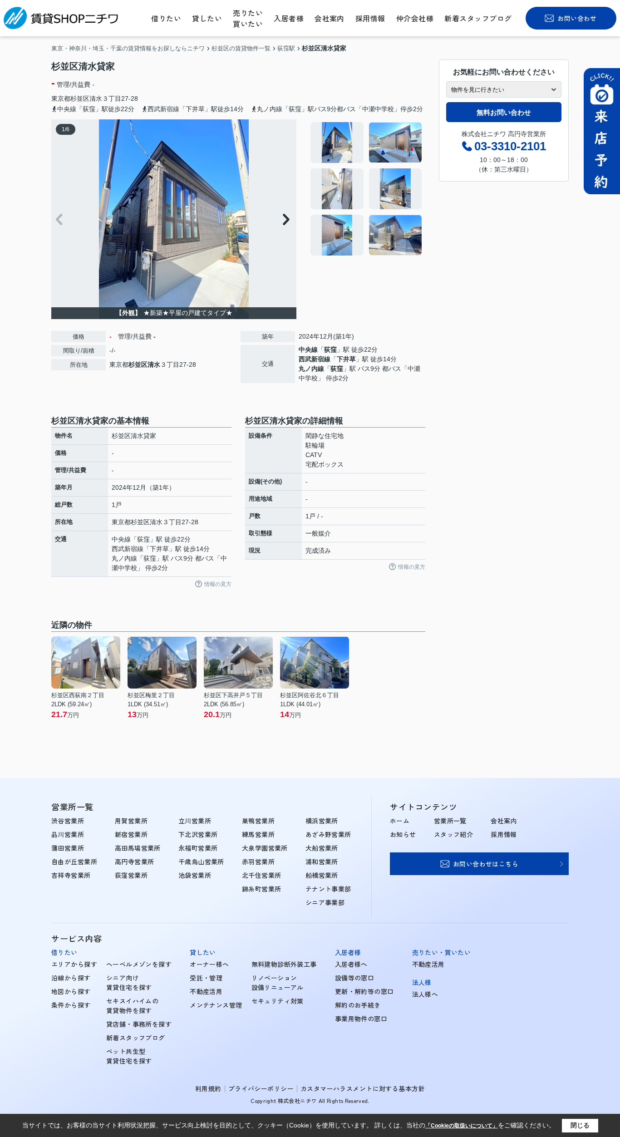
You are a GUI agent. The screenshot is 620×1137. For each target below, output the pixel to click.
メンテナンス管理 (216, 1004)
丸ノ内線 (311, 368)
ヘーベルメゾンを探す (139, 964)
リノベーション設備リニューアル (277, 982)
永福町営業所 (198, 847)
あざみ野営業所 (328, 834)
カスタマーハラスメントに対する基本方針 (362, 1088)
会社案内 (329, 18)
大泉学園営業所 (265, 847)
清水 (95, 98)
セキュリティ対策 (277, 1000)
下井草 (346, 359)
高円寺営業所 (134, 861)
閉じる (580, 1125)
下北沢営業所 (198, 834)
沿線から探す (71, 977)
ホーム (399, 820)
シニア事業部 (325, 902)
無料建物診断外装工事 (284, 964)
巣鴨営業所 (258, 820)
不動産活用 (206, 991)
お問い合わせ (577, 18)
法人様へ (425, 994)
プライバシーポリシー (261, 1088)
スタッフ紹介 (453, 834)
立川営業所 (194, 820)
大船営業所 (321, 847)
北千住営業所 (261, 875)
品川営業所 (67, 834)
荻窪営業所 (131, 875)
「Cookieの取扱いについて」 (461, 1125)
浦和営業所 (321, 861)
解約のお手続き (358, 1004)
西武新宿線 (314, 359)
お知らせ (403, 834)
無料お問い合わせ (504, 112)
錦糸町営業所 (261, 888)
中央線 (308, 349)
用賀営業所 (131, 820)
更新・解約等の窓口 (364, 991)
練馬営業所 (258, 834)
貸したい (207, 18)
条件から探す (71, 1004)
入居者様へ (351, 964)
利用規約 (208, 1088)
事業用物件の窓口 (361, 1018)
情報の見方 (217, 584)
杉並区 (79, 98)
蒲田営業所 (67, 847)
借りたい (166, 18)
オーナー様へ (209, 964)
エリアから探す (74, 964)
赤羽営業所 (258, 861)
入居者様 (289, 18)
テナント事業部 (328, 888)
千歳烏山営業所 (201, 861)
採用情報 (370, 18)
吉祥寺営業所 (71, 875)
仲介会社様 (414, 18)
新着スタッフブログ (478, 18)
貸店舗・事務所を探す (139, 1024)
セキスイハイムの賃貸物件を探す (132, 1005)
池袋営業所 (194, 875)
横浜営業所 (321, 820)
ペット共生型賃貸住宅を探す (129, 1056)
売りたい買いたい (248, 18)
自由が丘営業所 (74, 861)
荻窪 (330, 349)
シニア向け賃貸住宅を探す (129, 982)
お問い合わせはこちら (485, 863)
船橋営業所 (321, 875)
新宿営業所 (131, 834)
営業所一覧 (450, 820)
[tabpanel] (366, 188)
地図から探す (71, 991)
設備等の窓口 (354, 977)
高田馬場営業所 (138, 847)
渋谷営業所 (67, 820)
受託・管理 (206, 977)
